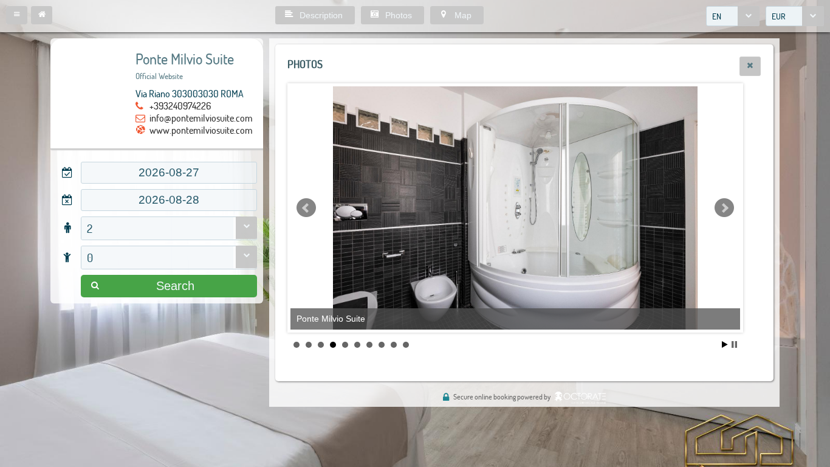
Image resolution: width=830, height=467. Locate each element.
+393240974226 (180, 105)
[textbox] (169, 173)
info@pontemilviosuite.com (201, 117)
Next (724, 208)
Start (725, 344)
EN (716, 16)
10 (406, 345)
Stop (734, 344)
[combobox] (733, 16)
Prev (306, 208)
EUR (779, 16)
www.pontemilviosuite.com (201, 129)
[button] (16, 15)
